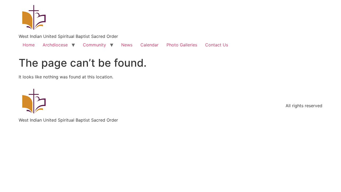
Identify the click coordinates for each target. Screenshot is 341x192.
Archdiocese (55, 44)
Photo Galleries (182, 44)
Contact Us (216, 44)
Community (94, 44)
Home (29, 44)
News (126, 44)
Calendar (149, 44)
